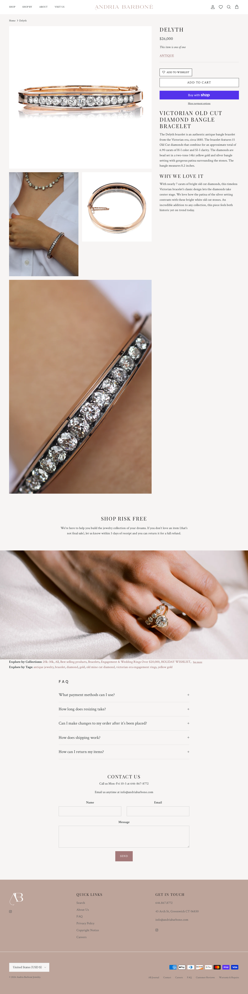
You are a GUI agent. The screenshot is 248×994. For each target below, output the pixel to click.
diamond (72, 667)
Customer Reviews (205, 977)
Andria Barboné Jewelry (28, 977)
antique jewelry (44, 667)
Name (90, 802)
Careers (81, 937)
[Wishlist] (221, 7)
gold (82, 667)
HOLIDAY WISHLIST (175, 662)
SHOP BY (27, 7)
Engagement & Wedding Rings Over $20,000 (130, 662)
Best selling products (73, 662)
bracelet (60, 667)
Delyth (23, 20)
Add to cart (199, 82)
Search (80, 903)
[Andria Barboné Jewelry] (124, 7)
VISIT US (59, 7)
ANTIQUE (167, 56)
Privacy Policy (85, 923)
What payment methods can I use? (87, 694)
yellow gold (165, 667)
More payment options (199, 103)
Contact (167, 977)
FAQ (79, 916)
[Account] (212, 7)
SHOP (12, 7)
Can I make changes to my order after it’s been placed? (103, 723)
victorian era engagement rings (136, 667)
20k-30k (48, 662)
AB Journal (153, 977)
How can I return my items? (81, 751)
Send (124, 856)
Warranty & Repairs (229, 977)
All (57, 662)
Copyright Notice (87, 930)
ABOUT (43, 7)
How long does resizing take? (82, 709)
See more (197, 662)
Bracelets (93, 662)
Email (158, 802)
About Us (82, 910)
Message (124, 822)
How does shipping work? (79, 737)
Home (12, 20)
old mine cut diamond (100, 667)
